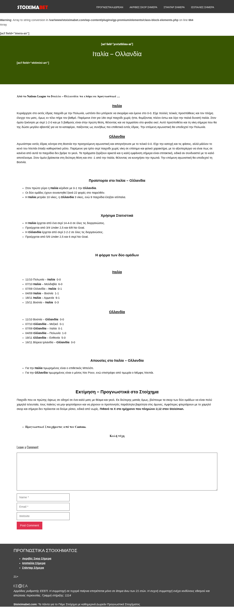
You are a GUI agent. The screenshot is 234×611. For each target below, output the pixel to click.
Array (3, 24)
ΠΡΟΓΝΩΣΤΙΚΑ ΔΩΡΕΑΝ (109, 7)
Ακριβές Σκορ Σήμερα (36, 558)
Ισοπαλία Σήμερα (33, 563)
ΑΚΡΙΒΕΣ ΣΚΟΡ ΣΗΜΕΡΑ (143, 7)
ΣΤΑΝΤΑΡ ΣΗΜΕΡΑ (174, 7)
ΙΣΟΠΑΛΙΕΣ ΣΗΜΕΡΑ (202, 7)
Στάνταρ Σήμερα (33, 567)
